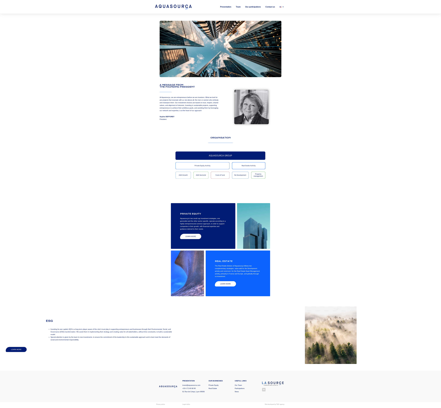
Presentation (225, 7)
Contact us (270, 7)
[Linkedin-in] (264, 389)
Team (238, 7)
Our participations (253, 7)
